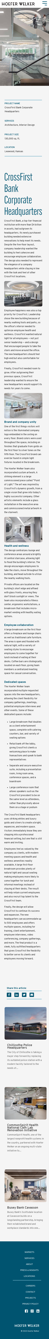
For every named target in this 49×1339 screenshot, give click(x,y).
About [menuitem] (29, 1264)
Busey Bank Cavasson (22, 1208)
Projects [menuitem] (30, 1298)
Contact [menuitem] (30, 1292)
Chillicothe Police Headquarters (19, 1046)
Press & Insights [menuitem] (29, 1270)
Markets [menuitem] (29, 1252)
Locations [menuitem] (29, 1276)
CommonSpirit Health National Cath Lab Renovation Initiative (22, 1127)
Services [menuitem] (29, 1258)
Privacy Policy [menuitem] (30, 1304)
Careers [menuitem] (30, 1286)
